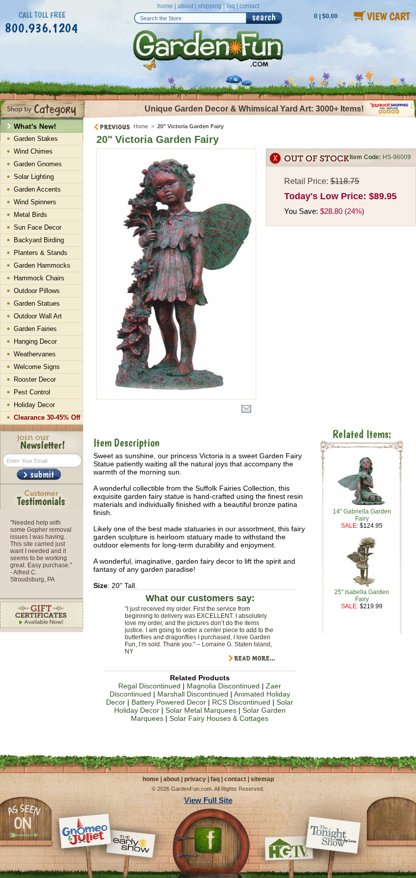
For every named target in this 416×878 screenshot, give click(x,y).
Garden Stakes (36, 138)
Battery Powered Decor (168, 702)
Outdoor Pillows (37, 291)
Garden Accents (37, 189)
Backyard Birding (39, 240)
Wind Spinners (35, 202)
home (165, 6)
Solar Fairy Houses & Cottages (218, 718)
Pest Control (32, 392)
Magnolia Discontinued (223, 686)
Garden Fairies (35, 329)
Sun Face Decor (37, 227)
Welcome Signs (37, 367)
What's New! (35, 126)
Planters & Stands (40, 253)
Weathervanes (35, 354)
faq (230, 6)
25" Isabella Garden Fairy (361, 596)
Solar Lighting (34, 176)
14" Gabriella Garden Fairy (362, 515)
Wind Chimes (33, 151)
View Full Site (208, 800)
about (185, 6)
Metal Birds (30, 214)
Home (140, 126)
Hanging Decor (35, 341)
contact (249, 6)
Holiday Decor (34, 405)
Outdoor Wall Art (38, 316)
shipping (210, 6)
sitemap (262, 779)
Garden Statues (37, 303)
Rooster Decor (35, 379)
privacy (195, 779)
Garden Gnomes (38, 164)
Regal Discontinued (149, 686)
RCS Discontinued (241, 702)
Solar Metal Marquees (200, 710)
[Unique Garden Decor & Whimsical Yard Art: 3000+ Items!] (249, 117)
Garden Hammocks (42, 265)
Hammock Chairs (39, 278)
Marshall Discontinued (192, 694)
